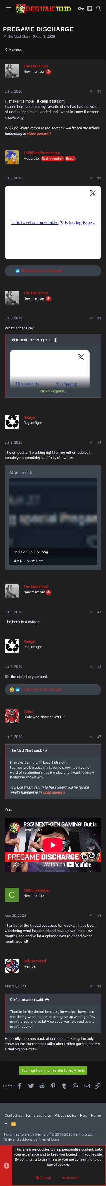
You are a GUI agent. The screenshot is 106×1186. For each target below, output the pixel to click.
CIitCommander (37, 890)
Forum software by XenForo (49, 1134)
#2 (99, 178)
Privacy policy (65, 1116)
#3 (99, 318)
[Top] (6, 1124)
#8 (99, 915)
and (41, 271)
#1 (99, 91)
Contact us (13, 1116)
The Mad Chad (18, 36)
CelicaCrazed (35, 961)
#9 (99, 986)
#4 (99, 443)
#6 (99, 667)
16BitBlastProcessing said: (31, 340)
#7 (99, 737)
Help (83, 1116)
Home (96, 1116)
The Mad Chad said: (26, 750)
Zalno (28, 712)
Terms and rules (38, 1116)
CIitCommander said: (27, 1000)
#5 (99, 612)
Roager (30, 417)
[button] (8, 9)
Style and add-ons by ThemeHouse (31, 1139)
